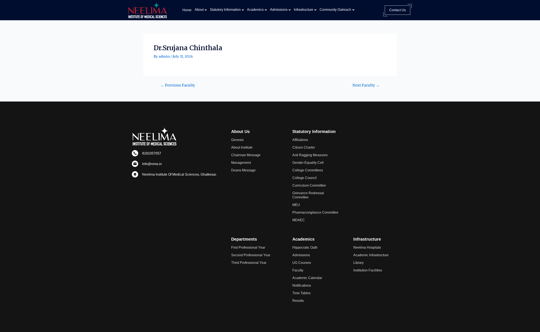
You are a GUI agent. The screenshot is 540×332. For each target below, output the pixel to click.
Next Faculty (365, 85)
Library (358, 262)
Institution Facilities (367, 270)
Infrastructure (303, 9)
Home (187, 10)
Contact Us (397, 10)
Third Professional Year (248, 262)
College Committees (307, 170)
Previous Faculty (178, 85)
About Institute (241, 147)
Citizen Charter (303, 147)
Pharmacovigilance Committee (315, 212)
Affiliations (300, 140)
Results (298, 300)
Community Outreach (335, 9)
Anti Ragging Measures (310, 155)
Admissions (279, 9)
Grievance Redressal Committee (308, 195)
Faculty (297, 270)
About (199, 9)
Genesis (237, 140)
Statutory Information (225, 9)
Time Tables (301, 293)
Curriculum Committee (309, 185)
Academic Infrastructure (371, 255)
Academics (255, 9)
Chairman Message (246, 155)
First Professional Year (248, 247)
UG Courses (301, 262)
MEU (296, 205)
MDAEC (298, 220)
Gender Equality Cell (308, 162)
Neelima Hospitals (367, 247)
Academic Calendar (307, 278)
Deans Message (243, 170)
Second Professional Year (250, 255)
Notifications (301, 285)
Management (241, 162)
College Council (304, 178)
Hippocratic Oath (304, 247)
